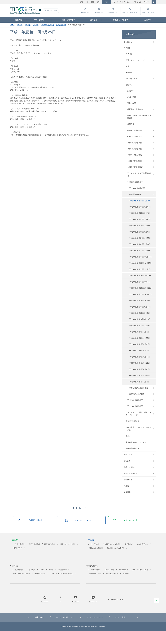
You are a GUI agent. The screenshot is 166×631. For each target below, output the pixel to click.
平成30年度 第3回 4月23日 (139, 369)
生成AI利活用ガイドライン (136, 442)
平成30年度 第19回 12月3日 (140, 269)
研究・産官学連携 (68, 20)
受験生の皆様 (85, 12)
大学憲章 (129, 73)
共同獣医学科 (17, 548)
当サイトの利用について (65, 617)
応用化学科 (129, 544)
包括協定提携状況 (132, 448)
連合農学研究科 (40, 573)
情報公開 (127, 461)
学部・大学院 (39, 20)
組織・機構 (131, 97)
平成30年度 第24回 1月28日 (140, 238)
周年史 (128, 436)
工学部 (91, 540)
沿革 (127, 66)
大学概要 (28, 25)
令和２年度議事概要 (135, 167)
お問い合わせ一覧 (131, 520)
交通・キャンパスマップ (135, 60)
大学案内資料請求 (35, 520)
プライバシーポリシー (94, 617)
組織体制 (35, 25)
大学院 (15, 566)
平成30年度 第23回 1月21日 (140, 244)
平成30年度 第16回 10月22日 (140, 288)
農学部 (15, 540)
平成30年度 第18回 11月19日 (140, 276)
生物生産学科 (20, 544)
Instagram (98, 2)
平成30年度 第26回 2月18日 (140, 225)
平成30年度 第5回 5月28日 (139, 357)
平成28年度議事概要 (135, 406)
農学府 (51, 570)
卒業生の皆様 (113, 12)
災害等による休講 (51, 11)
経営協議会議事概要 (137, 394)
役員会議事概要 (61, 25)
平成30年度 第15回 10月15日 (140, 294)
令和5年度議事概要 (134, 149)
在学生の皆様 (99, 12)
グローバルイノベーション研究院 (62, 573)
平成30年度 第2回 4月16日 (139, 375)
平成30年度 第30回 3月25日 (140, 201)
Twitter (87, 2)
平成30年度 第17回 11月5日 (139, 282)
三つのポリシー (132, 79)
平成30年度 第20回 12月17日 (140, 263)
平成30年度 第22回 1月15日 (140, 251)
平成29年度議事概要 (135, 400)
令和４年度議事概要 (135, 155)
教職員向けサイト (112, 573)
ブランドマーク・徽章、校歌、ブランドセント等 (138, 413)
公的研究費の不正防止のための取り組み (138, 428)
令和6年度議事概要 (134, 143)
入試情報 (147, 20)
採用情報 (125, 573)
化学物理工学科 (142, 544)
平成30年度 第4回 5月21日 (139, 363)
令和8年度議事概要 (134, 130)
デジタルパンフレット (83, 520)
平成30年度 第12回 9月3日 (139, 313)
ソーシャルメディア (117, 600)
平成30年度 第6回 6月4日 (139, 350)
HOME (12, 25)
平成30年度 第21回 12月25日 (140, 257)
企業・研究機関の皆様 (129, 12)
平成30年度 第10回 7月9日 (139, 325)
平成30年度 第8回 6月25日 (139, 338)
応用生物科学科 (34, 544)
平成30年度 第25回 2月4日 (139, 232)
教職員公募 (128, 480)
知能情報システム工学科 (116, 548)
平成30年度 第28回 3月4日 (139, 213)
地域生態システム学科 (67, 544)
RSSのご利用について (123, 617)
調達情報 (127, 486)
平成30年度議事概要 (47, 25)
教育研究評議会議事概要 (138, 388)
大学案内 (18, 20)
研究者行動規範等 (132, 421)
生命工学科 (95, 544)
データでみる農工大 (131, 473)
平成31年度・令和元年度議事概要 (139, 174)
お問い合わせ (137, 2)
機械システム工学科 (96, 548)
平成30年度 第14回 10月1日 (140, 300)
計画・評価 (128, 455)
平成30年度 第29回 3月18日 (140, 207)
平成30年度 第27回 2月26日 (140, 219)
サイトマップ (116, 2)
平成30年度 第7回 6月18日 (139, 344)
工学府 (41, 570)
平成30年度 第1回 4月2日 (139, 382)
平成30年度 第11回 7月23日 (139, 319)
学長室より (128, 42)
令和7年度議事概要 (134, 136)
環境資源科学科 (49, 544)
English (146, 2)
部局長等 (130, 124)
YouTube (92, 2)
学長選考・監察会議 (135, 109)
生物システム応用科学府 (21, 573)
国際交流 (93, 20)
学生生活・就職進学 (120, 20)
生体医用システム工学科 (112, 544)
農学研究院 (19, 570)
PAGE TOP (156, 600)
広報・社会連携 (130, 467)
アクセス (127, 2)
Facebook (81, 2)
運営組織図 (131, 103)
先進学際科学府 (63, 570)
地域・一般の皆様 (148, 12)
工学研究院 (31, 570)
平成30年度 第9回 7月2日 (139, 332)
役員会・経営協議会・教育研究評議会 (139, 116)
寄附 (106, 2)
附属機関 (127, 492)
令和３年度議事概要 (135, 161)
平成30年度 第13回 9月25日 (140, 307)
